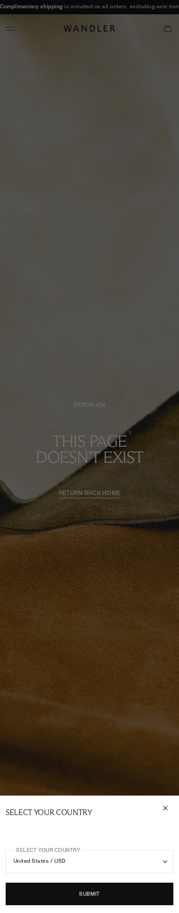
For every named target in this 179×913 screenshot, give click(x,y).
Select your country (48, 850)
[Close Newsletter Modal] (166, 808)
